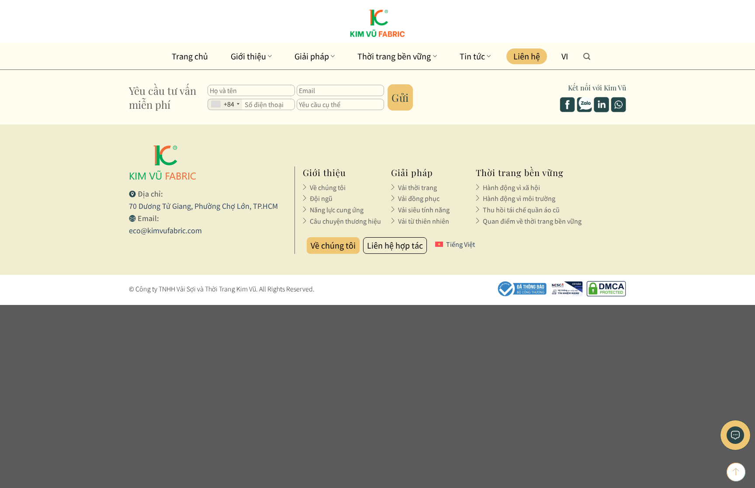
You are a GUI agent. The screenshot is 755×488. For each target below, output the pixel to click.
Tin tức (472, 56)
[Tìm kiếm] (586, 56)
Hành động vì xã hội (511, 187)
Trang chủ (190, 56)
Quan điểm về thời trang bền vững (532, 221)
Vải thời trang (417, 187)
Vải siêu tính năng (424, 209)
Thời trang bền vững (394, 56)
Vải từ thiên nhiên (423, 221)
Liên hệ (526, 56)
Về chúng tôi (328, 187)
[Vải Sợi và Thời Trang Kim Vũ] (378, 23)
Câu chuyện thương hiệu (345, 221)
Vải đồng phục (419, 198)
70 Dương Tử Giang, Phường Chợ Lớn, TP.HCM (203, 206)
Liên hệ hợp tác (395, 245)
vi (564, 56)
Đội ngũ (321, 198)
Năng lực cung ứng (337, 209)
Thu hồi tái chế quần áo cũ (521, 209)
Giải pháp (311, 56)
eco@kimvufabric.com (165, 230)
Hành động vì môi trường (519, 198)
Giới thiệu (248, 56)
